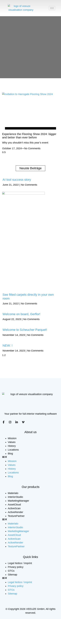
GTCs (11, 570)
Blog (10, 453)
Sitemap (12, 574)
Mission (12, 438)
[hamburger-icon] (52, 8)
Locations (13, 449)
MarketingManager (18, 500)
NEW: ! (7, 345)
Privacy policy (15, 567)
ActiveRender (15, 512)
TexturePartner (16, 516)
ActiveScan (14, 508)
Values (11, 442)
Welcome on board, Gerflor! (21, 314)
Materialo (13, 493)
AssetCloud (14, 504)
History (12, 446)
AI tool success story (17, 179)
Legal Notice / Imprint (20, 563)
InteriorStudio (15, 497)
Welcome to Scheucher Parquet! (25, 329)
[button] (30, 457)
